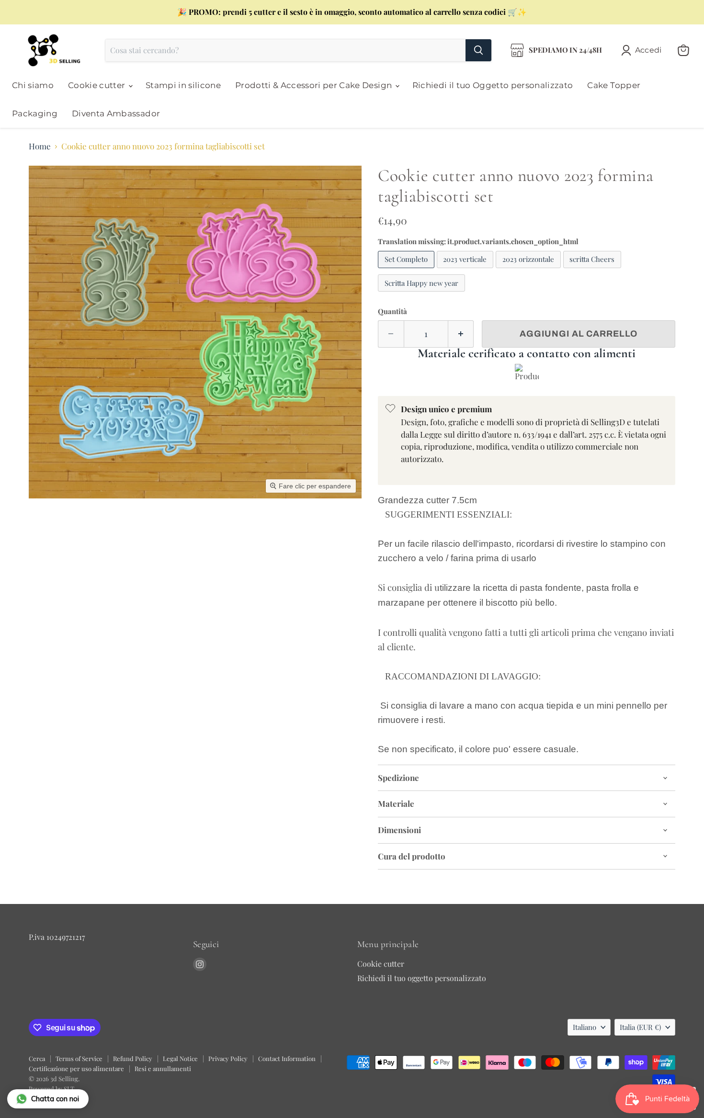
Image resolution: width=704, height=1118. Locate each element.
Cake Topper (613, 85)
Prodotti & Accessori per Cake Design (314, 85)
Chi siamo (33, 85)
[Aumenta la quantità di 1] (461, 334)
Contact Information (287, 1058)
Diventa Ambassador (116, 113)
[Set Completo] (407, 269)
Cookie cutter (97, 85)
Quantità (392, 311)
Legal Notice (180, 1058)
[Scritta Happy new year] (422, 293)
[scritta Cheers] (593, 269)
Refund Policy (132, 1058)
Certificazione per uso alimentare (76, 1068)
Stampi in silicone (183, 85)
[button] (643, 50)
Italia (640, 1027)
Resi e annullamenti (163, 1068)
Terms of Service (79, 1058)
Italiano (584, 1027)
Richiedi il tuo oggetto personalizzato (421, 978)
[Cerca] (478, 50)
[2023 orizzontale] (529, 269)
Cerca (37, 1058)
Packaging (34, 113)
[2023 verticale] (466, 269)
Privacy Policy (228, 1058)
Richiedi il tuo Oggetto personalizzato (492, 85)
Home (40, 146)
